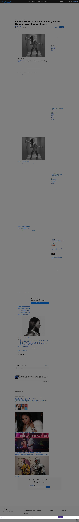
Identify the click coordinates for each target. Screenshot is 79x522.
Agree (60, 517)
